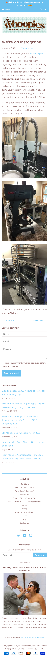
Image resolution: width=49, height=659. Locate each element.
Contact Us (24, 523)
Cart (45, 9)
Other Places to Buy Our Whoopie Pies (24, 502)
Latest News (25, 562)
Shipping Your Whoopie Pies (24, 498)
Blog (24, 519)
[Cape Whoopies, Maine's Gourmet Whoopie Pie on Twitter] (18, 536)
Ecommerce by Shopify (34, 649)
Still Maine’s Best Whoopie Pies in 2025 (21, 432)
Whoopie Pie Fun (28, 48)
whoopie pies (36, 53)
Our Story (24, 484)
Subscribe (40, 555)
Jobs (24, 516)
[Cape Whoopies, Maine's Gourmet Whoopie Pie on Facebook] (24, 536)
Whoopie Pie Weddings (24, 512)
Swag (24, 509)
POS (18, 649)
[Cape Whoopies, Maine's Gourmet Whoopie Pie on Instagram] (30, 536)
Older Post (10, 320)
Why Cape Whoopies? (24, 491)
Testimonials (24, 494)
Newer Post (38, 320)
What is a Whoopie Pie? (24, 487)
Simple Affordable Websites (32, 637)
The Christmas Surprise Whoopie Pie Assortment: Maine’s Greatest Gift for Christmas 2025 (20, 420)
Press (24, 505)
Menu (7, 9)
